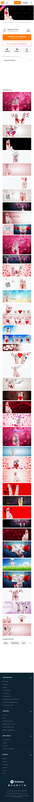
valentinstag (14, 662)
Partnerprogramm (8, 740)
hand (23, 662)
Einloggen (25, 2)
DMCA (4, 737)
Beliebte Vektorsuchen (9, 743)
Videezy (5, 707)
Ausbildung (6, 713)
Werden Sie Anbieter (8, 768)
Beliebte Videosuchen (9, 749)
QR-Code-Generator (8, 724)
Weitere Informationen (9, 59)
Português (5, 784)
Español (5, 781)
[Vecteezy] (2, 2)
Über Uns (5, 765)
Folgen (28, 31)
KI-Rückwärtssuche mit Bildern (11, 718)
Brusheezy (5, 701)
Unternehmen (6, 710)
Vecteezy (5, 704)
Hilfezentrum (6, 759)
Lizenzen (5, 734)
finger (6, 662)
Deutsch (5, 787)
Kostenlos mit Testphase (17, 37)
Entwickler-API (7, 716)
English (5, 778)
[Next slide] (27, 662)
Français (5, 790)
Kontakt (5, 762)
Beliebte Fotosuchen (8, 746)
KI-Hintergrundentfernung (10, 721)
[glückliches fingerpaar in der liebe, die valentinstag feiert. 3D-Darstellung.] (17, 100)
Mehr (4, 792)
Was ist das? (17, 56)
